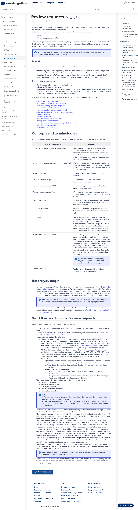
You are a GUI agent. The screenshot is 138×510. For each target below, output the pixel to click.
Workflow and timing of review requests (129, 35)
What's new (37, 3)
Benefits (126, 23)
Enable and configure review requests (129, 46)
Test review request (128, 67)
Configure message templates (128, 51)
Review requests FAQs (129, 99)
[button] (24, 17)
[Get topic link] (66, 17)
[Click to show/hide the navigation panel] (28, 261)
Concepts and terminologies (127, 27)
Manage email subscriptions (127, 76)
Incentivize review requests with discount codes (130, 62)
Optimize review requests (127, 90)
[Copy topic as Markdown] (75, 17)
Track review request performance (129, 71)
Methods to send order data (130, 56)
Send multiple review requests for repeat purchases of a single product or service (129, 83)
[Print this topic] (71, 17)
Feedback (62, 3)
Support (50, 3)
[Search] (134, 9)
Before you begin (128, 31)
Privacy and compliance (126, 95)
